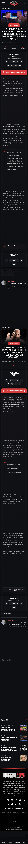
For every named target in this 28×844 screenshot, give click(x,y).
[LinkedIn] (17, 61)
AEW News (3, 735)
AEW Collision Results (7, 725)
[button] (25, 3)
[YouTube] (8, 65)
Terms (14, 821)
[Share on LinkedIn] (14, 260)
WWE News (7, 8)
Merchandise (6, 812)
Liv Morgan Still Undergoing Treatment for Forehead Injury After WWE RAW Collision (7, 759)
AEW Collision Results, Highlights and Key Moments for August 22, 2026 (8, 729)
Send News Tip (9, 808)
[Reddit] (19, 65)
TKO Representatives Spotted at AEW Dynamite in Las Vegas (9, 749)
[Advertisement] (14, 226)
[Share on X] (10, 260)
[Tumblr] (24, 800)
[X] (10, 61)
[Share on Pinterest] (17, 260)
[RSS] (20, 804)
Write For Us (19, 808)
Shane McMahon (7, 270)
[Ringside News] (14, 4)
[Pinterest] (21, 61)
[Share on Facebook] (6, 260)
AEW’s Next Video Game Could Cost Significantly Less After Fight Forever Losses (9, 739)
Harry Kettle (6, 42)
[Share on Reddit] (21, 260)
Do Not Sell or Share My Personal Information (14, 829)
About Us (15, 812)
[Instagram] (12, 65)
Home (3, 8)
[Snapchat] (16, 65)
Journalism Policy (8, 817)
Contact (23, 812)
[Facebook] (6, 61)
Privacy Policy (21, 817)
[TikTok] (16, 804)
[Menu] (3, 3)
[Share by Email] (14, 264)
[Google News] (14, 61)
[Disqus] (14, 684)
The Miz (16, 270)
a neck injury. (10, 400)
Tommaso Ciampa (7, 613)
